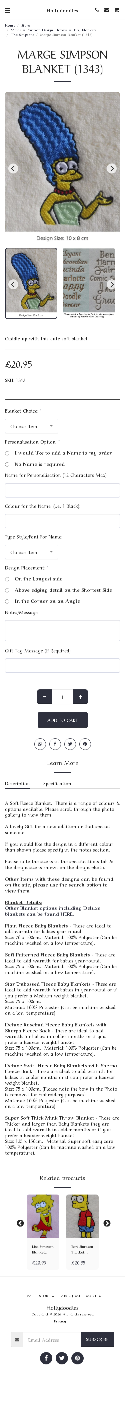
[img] (43, 1216)
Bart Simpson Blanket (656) (82, 1249)
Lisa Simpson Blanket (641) (43, 1249)
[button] (7, 9)
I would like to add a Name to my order (63, 453)
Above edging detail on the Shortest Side (63, 590)
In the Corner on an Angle (47, 601)
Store (25, 25)
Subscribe (97, 1338)
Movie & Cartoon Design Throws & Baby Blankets (53, 29)
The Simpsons (22, 34)
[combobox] (31, 426)
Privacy (60, 1320)
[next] (112, 169)
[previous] (13, 169)
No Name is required (40, 464)
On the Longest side (38, 578)
